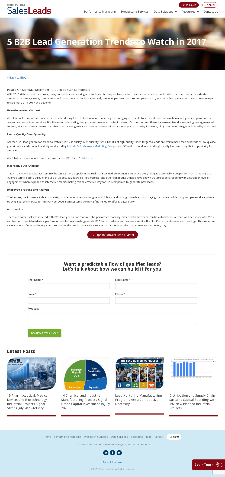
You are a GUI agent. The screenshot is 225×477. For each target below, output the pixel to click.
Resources (188, 12)
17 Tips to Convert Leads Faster (112, 235)
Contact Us (211, 12)
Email (32, 294)
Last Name (122, 279)
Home (47, 436)
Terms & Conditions (112, 462)
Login (172, 436)
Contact (159, 436)
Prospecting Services (135, 12)
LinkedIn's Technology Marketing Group (91, 146)
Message (34, 308)
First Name (35, 279)
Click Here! (87, 158)
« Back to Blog (17, 77)
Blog (148, 436)
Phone (120, 294)
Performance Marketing (100, 12)
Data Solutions (163, 12)
